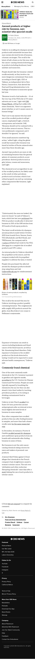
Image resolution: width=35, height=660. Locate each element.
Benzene (8, 525)
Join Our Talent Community (11, 630)
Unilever (19, 522)
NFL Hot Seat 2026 (8, 552)
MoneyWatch (5, 6)
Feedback (5, 636)
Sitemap (4, 615)
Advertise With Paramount (10, 627)
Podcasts (5, 606)
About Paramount (7, 624)
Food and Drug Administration (15, 520)
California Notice (7, 584)
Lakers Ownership (8, 555)
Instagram (5, 570)
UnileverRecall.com (9, 272)
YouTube (4, 563)
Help (3, 633)
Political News (6, 545)
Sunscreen (16, 525)
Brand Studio (6, 612)
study (4, 472)
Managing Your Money (21, 6)
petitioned (25, 218)
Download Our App (8, 609)
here (7, 245)
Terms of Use (6, 591)
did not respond (14, 504)
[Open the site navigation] (6, 2)
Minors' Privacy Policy (9, 594)
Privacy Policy (6, 581)
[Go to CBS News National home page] (17, 2)
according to (6, 380)
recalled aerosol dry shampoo (19, 433)
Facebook (5, 567)
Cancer (26, 522)
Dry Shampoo (10, 517)
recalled (22, 402)
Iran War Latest (6, 548)
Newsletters (6, 602)
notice (5, 243)
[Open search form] (33, 2)
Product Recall (10, 522)
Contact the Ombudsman (10, 639)
